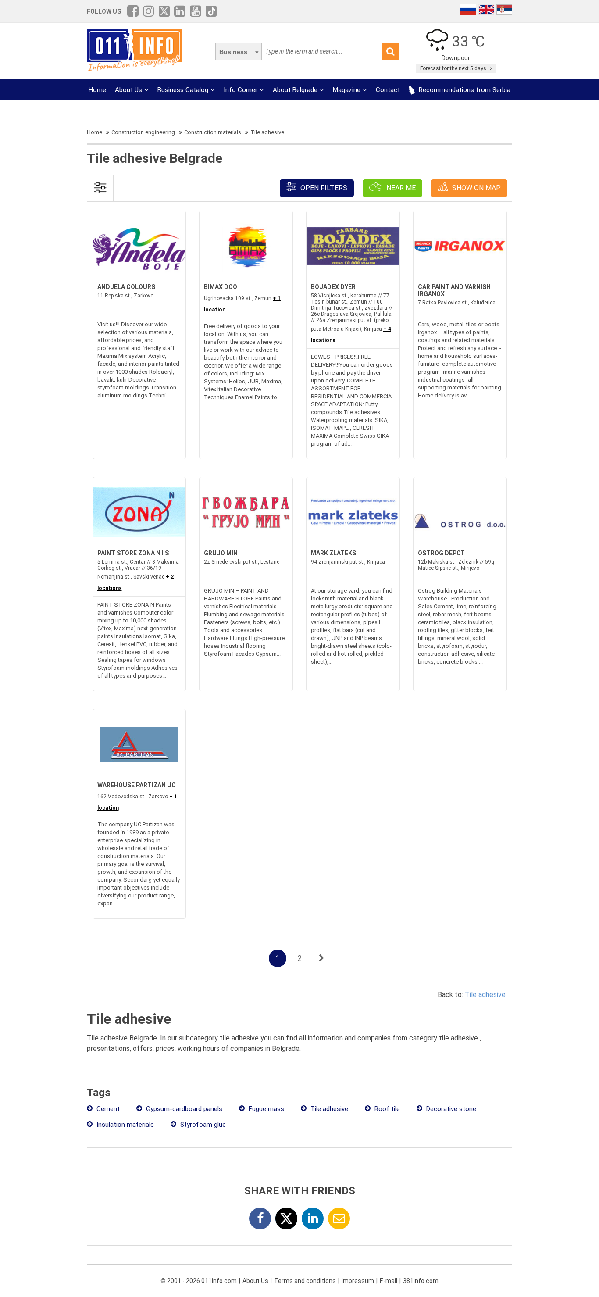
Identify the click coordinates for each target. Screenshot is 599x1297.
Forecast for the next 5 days (454, 68)
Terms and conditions (305, 1280)
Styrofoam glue (202, 1125)
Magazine (346, 90)
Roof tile (386, 1109)
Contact (388, 90)
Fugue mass (265, 1109)
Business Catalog (182, 90)
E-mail (388, 1280)
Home (97, 90)
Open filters (323, 188)
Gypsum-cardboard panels (183, 1109)
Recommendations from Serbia (463, 90)
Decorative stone (450, 1109)
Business (233, 51)
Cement (107, 1109)
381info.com (421, 1280)
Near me (400, 188)
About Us (128, 90)
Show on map (475, 188)
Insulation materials (124, 1125)
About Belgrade (295, 90)
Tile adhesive (485, 994)
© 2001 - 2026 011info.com (198, 1280)
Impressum (358, 1280)
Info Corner (240, 90)
